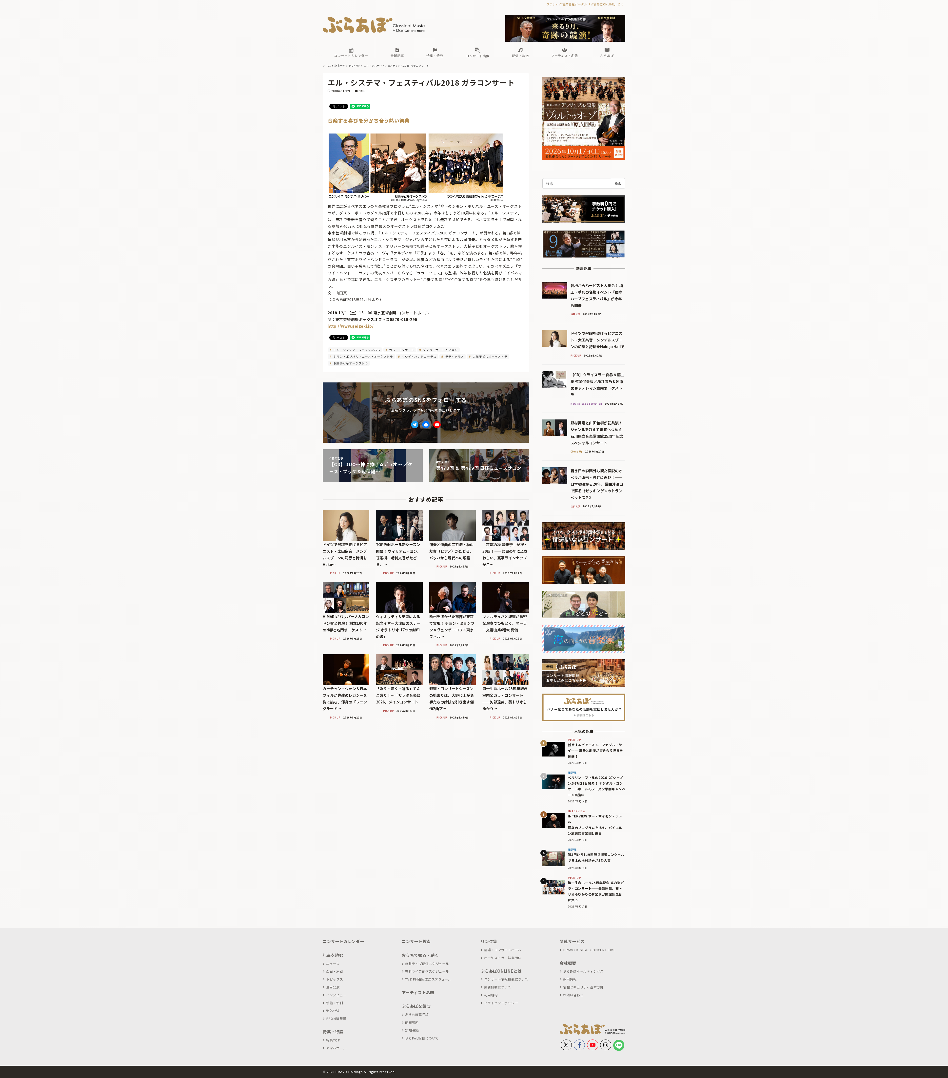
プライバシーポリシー (501, 1003)
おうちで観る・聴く (420, 955)
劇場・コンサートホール (502, 949)
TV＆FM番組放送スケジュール (428, 979)
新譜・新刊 (334, 1003)
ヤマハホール (336, 1048)
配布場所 (412, 1022)
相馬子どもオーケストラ (350, 363)
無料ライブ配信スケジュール (427, 963)
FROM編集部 (336, 1018)
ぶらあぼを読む (416, 1006)
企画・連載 (334, 971)
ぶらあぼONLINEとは (501, 971)
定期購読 (412, 1030)
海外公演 (333, 1010)
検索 (618, 183)
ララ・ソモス (454, 356)
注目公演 (333, 987)
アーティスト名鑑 (418, 992)
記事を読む (333, 955)
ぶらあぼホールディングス (583, 971)
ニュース (332, 963)
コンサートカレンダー (343, 941)
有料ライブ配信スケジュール (427, 971)
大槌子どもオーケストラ (489, 356)
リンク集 (489, 941)
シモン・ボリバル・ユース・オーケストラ (363, 356)
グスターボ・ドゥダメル (440, 350)
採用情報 (570, 979)
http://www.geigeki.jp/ (351, 326)
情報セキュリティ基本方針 (583, 987)
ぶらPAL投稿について (422, 1038)
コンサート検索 (416, 941)
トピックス (334, 979)
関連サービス (572, 941)
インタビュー (336, 995)
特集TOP (333, 1040)
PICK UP (364, 91)
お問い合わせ (573, 995)
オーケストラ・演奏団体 (502, 957)
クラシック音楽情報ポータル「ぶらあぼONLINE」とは (585, 4)
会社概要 (568, 963)
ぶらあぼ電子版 (417, 1014)
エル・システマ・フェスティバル (356, 350)
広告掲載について (497, 987)
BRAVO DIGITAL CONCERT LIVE (589, 949)
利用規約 (491, 995)
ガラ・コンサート (401, 350)
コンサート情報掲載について (506, 979)
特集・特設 (333, 1032)
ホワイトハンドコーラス (418, 356)
